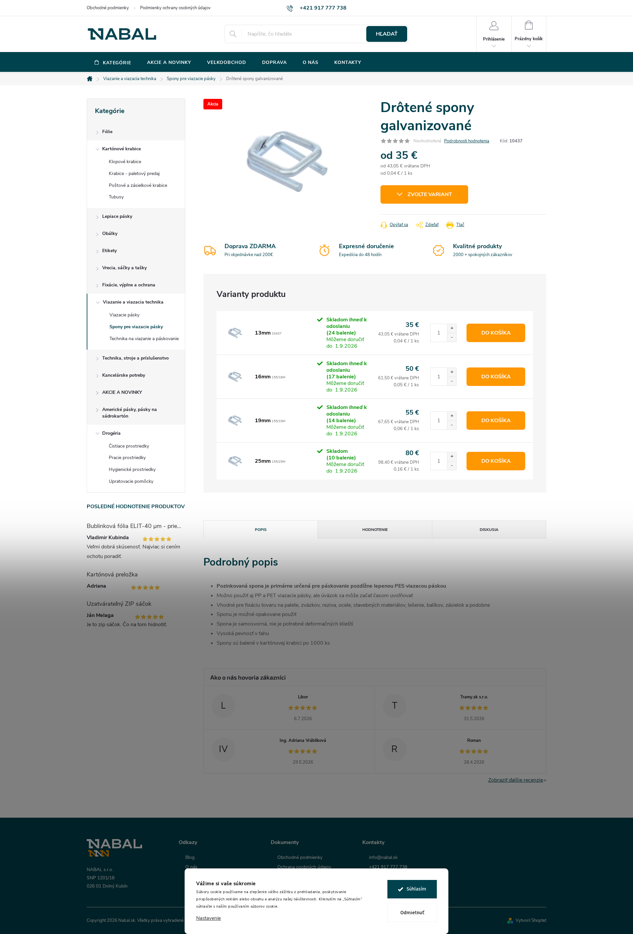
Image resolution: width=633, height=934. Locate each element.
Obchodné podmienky (108, 8)
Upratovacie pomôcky (131, 481)
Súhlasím (416, 889)
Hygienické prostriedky (132, 469)
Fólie (107, 132)
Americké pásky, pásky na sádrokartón (129, 412)
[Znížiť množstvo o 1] (451, 337)
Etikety (109, 251)
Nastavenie (208, 918)
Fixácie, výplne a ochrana (128, 285)
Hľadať (387, 34)
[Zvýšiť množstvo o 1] (451, 328)
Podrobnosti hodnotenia (466, 141)
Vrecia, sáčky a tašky (124, 268)
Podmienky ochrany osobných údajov (175, 8)
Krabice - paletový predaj (134, 173)
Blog (190, 857)
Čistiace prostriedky (129, 446)
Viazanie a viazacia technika (133, 302)
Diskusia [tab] (489, 529)
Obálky (109, 233)
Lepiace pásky (117, 216)
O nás (191, 867)
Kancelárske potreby (123, 375)
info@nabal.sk (383, 857)
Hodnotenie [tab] (375, 529)
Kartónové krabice (121, 149)
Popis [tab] (261, 529)
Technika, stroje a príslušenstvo (135, 358)
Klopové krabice (125, 162)
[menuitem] (113, 62)
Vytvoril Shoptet (531, 920)
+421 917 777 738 (388, 867)
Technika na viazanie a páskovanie (144, 339)
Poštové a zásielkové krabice (138, 185)
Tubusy (116, 197)
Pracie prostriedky (127, 457)
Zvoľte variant (429, 194)
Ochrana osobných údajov (304, 867)
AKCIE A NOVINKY (122, 392)
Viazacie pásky (124, 315)
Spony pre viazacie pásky (136, 327)
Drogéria (111, 433)
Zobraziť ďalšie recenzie (515, 780)
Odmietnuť (412, 912)
